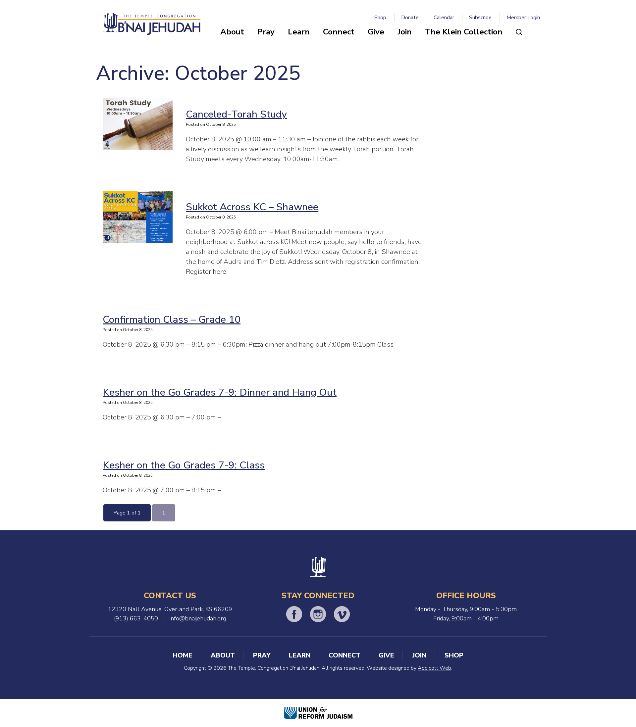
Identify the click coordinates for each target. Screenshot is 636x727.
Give (376, 31)
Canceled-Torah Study (236, 114)
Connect (338, 31)
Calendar (444, 17)
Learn (299, 31)
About (232, 31)
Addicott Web (434, 668)
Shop (380, 17)
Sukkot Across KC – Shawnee (252, 207)
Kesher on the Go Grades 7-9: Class (184, 465)
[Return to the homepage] (151, 24)
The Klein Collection (464, 31)
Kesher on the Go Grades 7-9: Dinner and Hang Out (220, 392)
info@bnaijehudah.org (198, 618)
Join (405, 31)
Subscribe (480, 17)
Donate (410, 17)
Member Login (523, 17)
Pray (266, 31)
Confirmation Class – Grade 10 (171, 319)
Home (182, 655)
